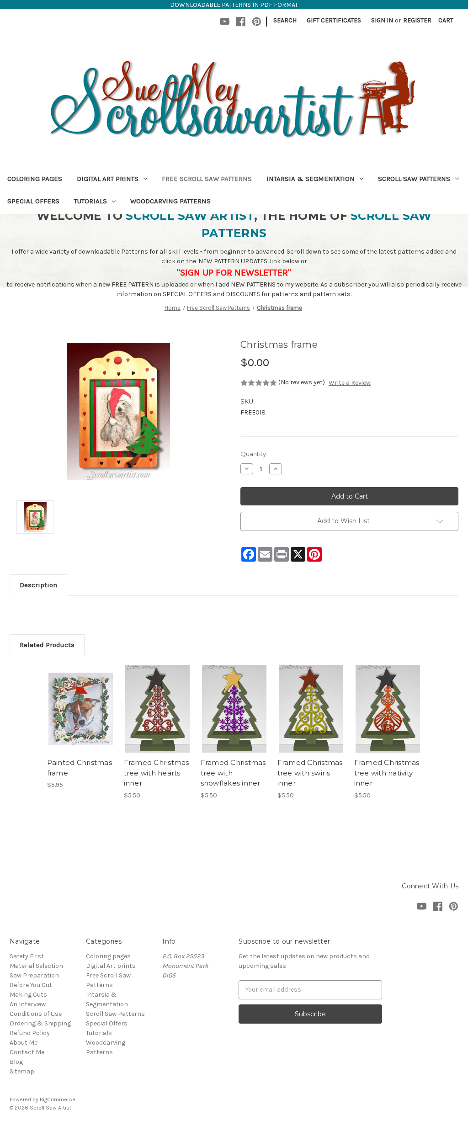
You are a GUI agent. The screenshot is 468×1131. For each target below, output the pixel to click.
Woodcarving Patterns (170, 201)
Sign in (382, 20)
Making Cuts (28, 994)
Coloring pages (34, 179)
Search (285, 20)
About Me (23, 1042)
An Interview (28, 1004)
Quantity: (253, 453)
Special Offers (33, 201)
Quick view (80, 701)
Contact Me (27, 1052)
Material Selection (36, 966)
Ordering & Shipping (40, 1023)
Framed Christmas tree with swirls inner (310, 772)
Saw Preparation (34, 975)
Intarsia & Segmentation (310, 179)
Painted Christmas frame (79, 767)
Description (38, 585)
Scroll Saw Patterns (414, 179)
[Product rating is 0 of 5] (258, 383)
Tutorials (90, 201)
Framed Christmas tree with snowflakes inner (233, 772)
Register (417, 20)
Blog (16, 1062)
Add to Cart (81, 717)
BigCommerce (57, 1099)
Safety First (27, 956)
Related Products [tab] (47, 645)
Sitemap (22, 1071)
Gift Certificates (334, 20)
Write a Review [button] (350, 383)
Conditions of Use (36, 1014)
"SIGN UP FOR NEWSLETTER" (234, 272)
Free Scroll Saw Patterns (207, 179)
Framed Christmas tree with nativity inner (387, 772)
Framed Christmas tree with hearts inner (156, 772)
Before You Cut (31, 985)
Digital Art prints (107, 179)
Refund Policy (30, 1033)
